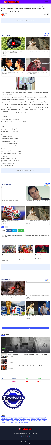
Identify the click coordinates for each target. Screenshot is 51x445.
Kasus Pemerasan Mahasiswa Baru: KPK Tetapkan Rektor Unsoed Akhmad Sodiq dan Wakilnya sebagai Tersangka (27, 366)
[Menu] (1, 2)
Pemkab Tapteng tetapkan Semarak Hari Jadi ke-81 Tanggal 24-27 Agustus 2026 (41, 256)
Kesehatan (37, 418)
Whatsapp (21, 230)
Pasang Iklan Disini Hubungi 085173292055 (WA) (25, 20)
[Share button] (25, 230)
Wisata (25, 422)
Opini (12, 420)
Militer (3, 420)
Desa (11, 418)
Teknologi (21, 422)
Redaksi (19, 441)
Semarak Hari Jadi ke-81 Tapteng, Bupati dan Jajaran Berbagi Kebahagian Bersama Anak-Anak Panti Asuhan (25, 256)
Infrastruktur (25, 418)
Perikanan (39, 420)
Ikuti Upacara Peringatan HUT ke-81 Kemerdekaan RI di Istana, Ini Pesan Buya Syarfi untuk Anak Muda (27, 360)
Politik (12, 422)
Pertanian (3, 422)
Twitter (15, 230)
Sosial (6, 6)
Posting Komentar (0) (25, 328)
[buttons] (21, 436)
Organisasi (16, 420)
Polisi (8, 422)
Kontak (32, 441)
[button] (46, 1)
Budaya (7, 418)
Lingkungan (43, 418)
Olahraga (7, 420)
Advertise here (47, 33)
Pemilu (28, 420)
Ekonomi (15, 418)
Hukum (19, 418)
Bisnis (3, 418)
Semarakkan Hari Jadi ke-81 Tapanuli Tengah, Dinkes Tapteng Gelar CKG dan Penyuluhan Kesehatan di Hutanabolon (8, 257)
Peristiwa (44, 420)
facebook (14, 378)
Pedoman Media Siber (25, 441)
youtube (39, 381)
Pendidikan (33, 420)
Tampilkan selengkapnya (44, 243)
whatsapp (39, 378)
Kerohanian (31, 418)
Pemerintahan (22, 420)
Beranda (2, 6)
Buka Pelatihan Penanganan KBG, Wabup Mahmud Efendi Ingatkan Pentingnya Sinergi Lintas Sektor (27, 354)
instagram (14, 381)
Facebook (9, 230)
